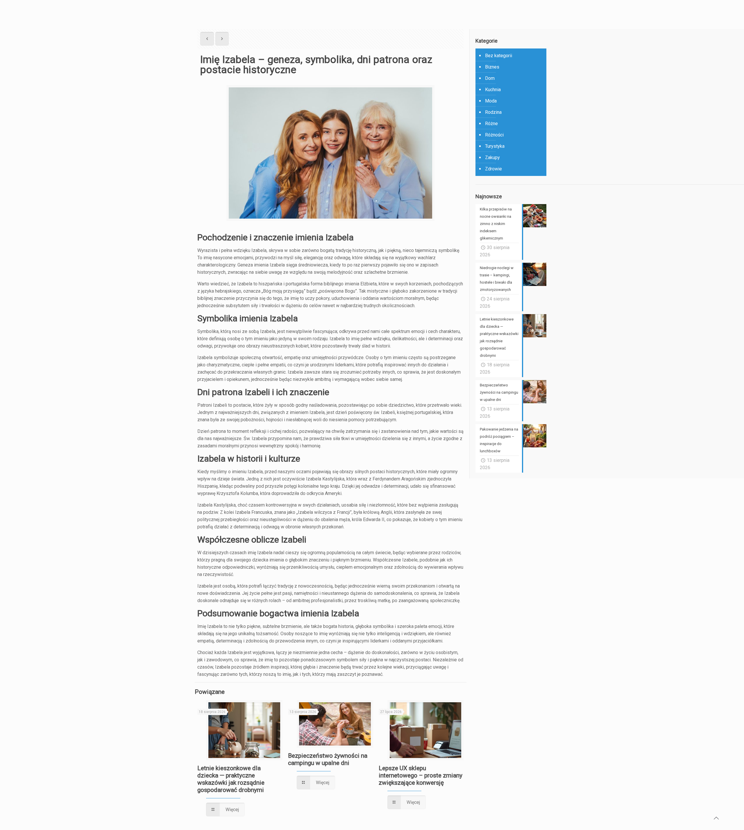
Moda (491, 101)
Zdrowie (493, 169)
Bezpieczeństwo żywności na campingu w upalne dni (327, 759)
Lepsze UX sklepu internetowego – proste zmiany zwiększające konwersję (420, 775)
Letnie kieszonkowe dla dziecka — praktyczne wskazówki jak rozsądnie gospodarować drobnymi (230, 779)
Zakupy (492, 157)
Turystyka (495, 146)
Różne (491, 123)
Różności (494, 135)
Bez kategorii (498, 55)
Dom (490, 78)
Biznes (492, 67)
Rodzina (493, 112)
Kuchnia (493, 89)
